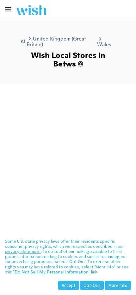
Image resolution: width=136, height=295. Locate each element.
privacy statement (23, 251)
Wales (104, 44)
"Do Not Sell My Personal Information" (51, 272)
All (24, 41)
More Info (117, 285)
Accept (69, 285)
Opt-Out (91, 285)
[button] (8, 9)
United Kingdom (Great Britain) (56, 41)
